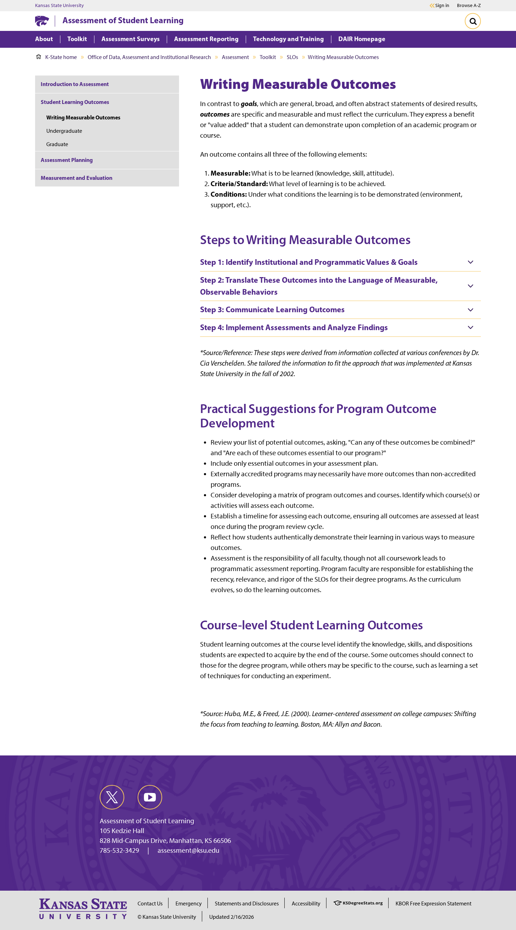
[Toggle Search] (473, 21)
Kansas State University (59, 5)
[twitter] (112, 797)
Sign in (442, 5)
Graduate (57, 144)
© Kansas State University (167, 916)
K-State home (61, 57)
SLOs (292, 57)
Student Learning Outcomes (75, 101)
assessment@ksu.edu (188, 850)
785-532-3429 (119, 850)
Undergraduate (64, 130)
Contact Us (150, 903)
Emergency (189, 903)
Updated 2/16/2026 (231, 916)
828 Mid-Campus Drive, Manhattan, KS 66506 (165, 840)
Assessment (235, 57)
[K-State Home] (42, 20)
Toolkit (268, 57)
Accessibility (306, 903)
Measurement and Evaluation (76, 177)
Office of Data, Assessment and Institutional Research (149, 57)
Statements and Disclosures (247, 903)
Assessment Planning (67, 159)
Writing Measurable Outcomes (83, 117)
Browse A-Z (469, 5)
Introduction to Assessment (75, 83)
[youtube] (150, 797)
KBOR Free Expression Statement (433, 903)
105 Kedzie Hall (122, 830)
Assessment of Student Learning (123, 20)
